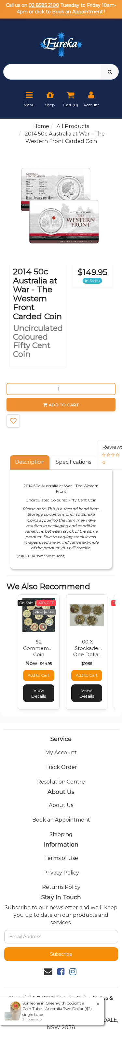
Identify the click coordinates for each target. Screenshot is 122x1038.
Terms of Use (61, 858)
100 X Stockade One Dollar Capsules (86, 651)
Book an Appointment (77, 12)
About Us (61, 805)
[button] (13, 421)
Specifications (73, 462)
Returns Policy (61, 887)
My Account (61, 752)
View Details (38, 693)
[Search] (109, 71)
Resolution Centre (61, 782)
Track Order (61, 767)
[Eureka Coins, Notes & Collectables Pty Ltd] (61, 41)
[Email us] (48, 972)
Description (30, 462)
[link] (60, 972)
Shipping (61, 834)
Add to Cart (64, 404)
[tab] (30, 462)
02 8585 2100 (44, 5)
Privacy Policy (61, 873)
